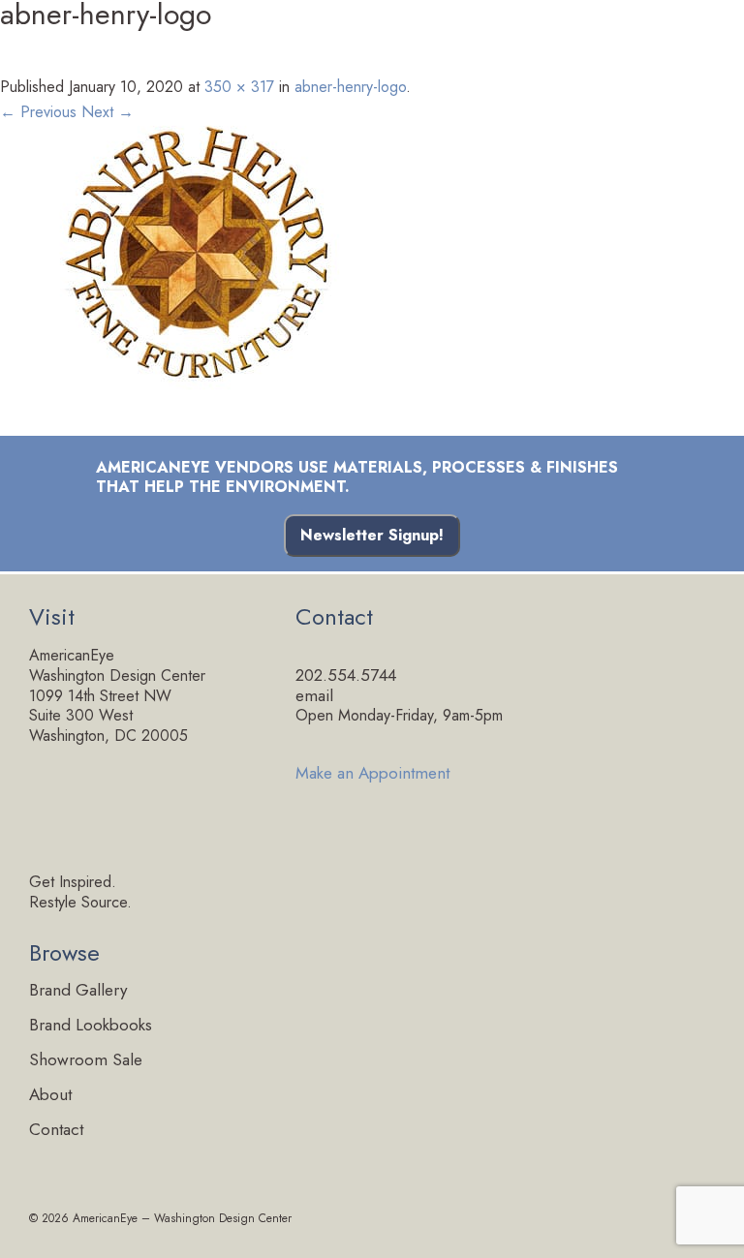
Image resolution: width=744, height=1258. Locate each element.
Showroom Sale (85, 1060)
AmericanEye (105, 1218)
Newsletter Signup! (372, 535)
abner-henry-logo (350, 87)
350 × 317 (239, 87)
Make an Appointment (372, 771)
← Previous (38, 112)
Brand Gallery (78, 990)
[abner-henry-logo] (372, 248)
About (50, 1095)
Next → (107, 112)
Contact (56, 1129)
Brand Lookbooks (90, 1025)
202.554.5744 (345, 675)
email (314, 695)
